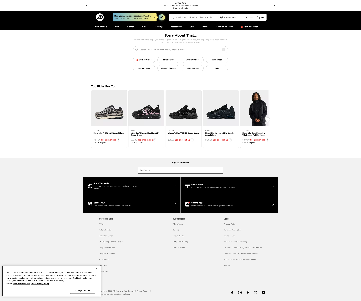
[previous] (86, 5)
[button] (162, 17)
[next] (274, 5)
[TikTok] (232, 292)
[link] (100, 17)
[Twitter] (255, 292)
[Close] (96, 269)
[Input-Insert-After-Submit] (223, 49)
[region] (51, 281)
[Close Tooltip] (154, 17)
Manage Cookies (83, 290)
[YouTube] (263, 292)
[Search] (172, 17)
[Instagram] (240, 292)
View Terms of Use (21, 283)
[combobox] (193, 17)
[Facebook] (247, 292)
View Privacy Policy (40, 283)
